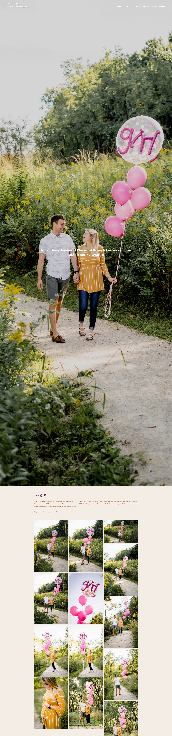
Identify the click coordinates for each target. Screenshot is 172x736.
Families (86, 261)
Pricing (146, 6)
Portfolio (128, 6)
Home (119, 6)
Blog (154, 6)
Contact (162, 6)
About (137, 6)
